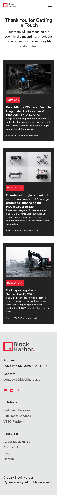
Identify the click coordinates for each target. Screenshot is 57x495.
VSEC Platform (14, 421)
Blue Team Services (17, 416)
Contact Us (11, 447)
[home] (9, 5)
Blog (6, 453)
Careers (9, 459)
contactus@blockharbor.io (21, 379)
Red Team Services (16, 410)
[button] (50, 5)
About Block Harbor (17, 441)
